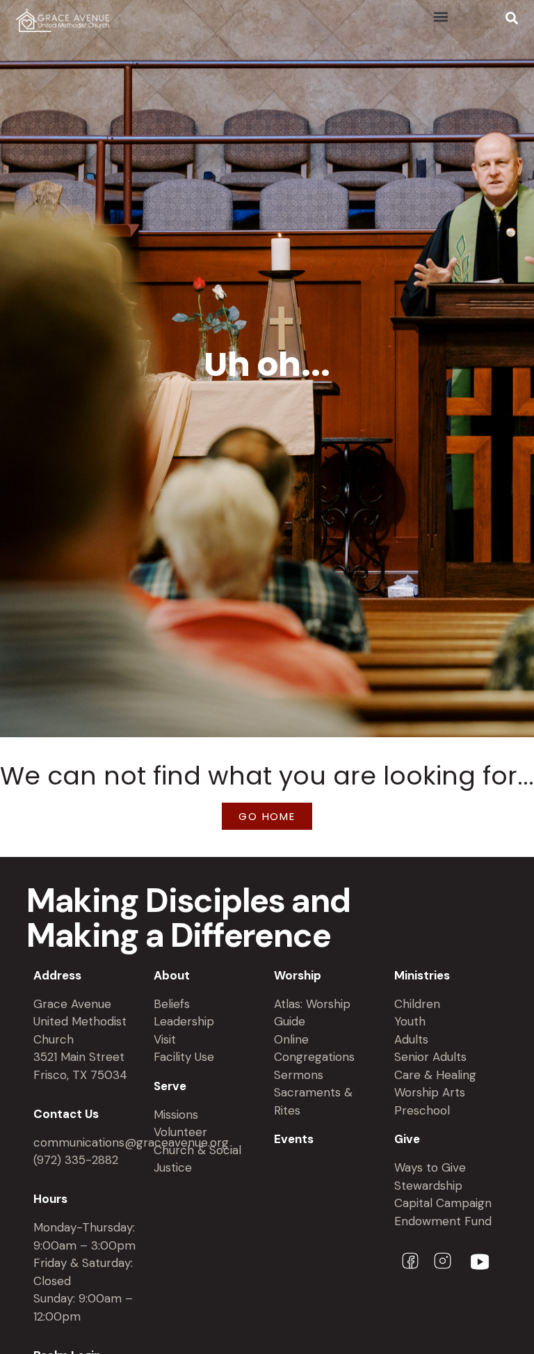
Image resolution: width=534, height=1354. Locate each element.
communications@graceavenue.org (131, 1142)
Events (294, 1139)
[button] (441, 17)
